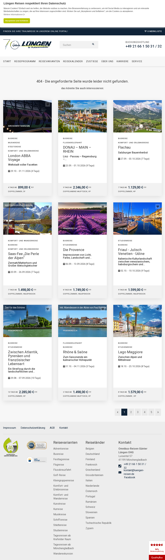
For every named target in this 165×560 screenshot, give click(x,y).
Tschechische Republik (99, 522)
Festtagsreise (61, 459)
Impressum (9, 427)
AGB (52, 427)
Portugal (90, 496)
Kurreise (58, 509)
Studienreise (60, 530)
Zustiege (92, 61)
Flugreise (58, 464)
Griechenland (93, 469)
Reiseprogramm (25, 61)
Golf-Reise (59, 475)
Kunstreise (59, 503)
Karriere (123, 61)
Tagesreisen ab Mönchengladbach (63, 546)
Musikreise (59, 514)
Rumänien (91, 501)
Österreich (91, 491)
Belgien (90, 448)
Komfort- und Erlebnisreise (60, 487)
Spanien (90, 517)
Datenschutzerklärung (33, 427)
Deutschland (93, 453)
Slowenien (91, 512)
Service (137, 61)
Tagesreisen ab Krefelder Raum (62, 537)
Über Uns (107, 61)
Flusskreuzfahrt (62, 469)
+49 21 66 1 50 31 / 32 (144, 46)
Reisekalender (73, 61)
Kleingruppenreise (63, 480)
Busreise (58, 453)
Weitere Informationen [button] (13, 14)
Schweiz (90, 506)
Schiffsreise (60, 519)
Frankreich (91, 464)
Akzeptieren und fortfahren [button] (16, 21)
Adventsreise (60, 448)
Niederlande (92, 485)
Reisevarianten (49, 61)
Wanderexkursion (63, 553)
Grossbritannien (94, 475)
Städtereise (60, 525)
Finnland (90, 459)
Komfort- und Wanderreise (60, 496)
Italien (89, 480)
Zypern (89, 528)
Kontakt (63, 427)
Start (7, 61)
